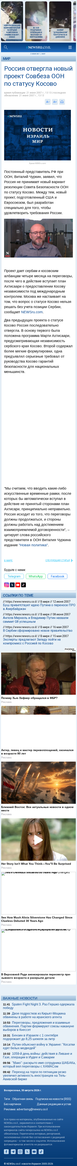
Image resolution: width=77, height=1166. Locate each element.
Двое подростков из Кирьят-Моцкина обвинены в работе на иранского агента (34, 1015)
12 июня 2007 (61, 601)
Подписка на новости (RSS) (53, 1099)
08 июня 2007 (61, 614)
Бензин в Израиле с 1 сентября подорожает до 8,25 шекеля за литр (30, 1037)
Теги (7, 1099)
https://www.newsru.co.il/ (21, 601)
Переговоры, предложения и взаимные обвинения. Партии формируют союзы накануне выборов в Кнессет (38, 1026)
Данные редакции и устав (54, 1104)
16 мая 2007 (61, 627)
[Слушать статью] (66, 102)
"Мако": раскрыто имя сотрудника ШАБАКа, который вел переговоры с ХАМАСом (39, 1064)
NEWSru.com (32, 312)
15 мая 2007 (61, 636)
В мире (8, 560)
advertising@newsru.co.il (32, 1109)
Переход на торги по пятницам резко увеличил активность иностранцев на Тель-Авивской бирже (34, 1075)
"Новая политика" (33, 545)
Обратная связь (22, 1099)
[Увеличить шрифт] (55, 102)
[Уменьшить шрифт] (48, 102)
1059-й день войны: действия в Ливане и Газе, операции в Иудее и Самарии (37, 1055)
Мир (6, 59)
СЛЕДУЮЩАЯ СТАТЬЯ (57, 560)
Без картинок (12, 1104)
